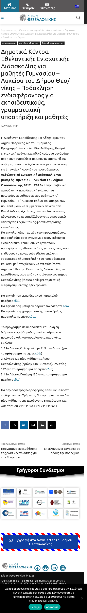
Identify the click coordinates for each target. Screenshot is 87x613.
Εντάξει (35, 607)
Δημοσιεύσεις (9, 30)
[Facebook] (5, 425)
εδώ (38, 353)
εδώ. (17, 300)
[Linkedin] (24, 425)
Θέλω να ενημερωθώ (31, 30)
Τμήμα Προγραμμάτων (52, 43)
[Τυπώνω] (42, 425)
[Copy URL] (52, 425)
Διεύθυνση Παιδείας (29, 43)
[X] (14, 425)
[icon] (37, 569)
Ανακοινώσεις (54, 30)
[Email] (33, 425)
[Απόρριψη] (82, 598)
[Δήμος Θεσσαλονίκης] (37, 18)
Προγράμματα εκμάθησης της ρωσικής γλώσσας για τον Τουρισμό (19, 453)
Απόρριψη (52, 607)
